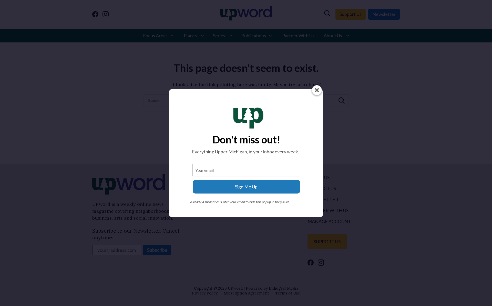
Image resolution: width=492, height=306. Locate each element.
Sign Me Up (246, 186)
